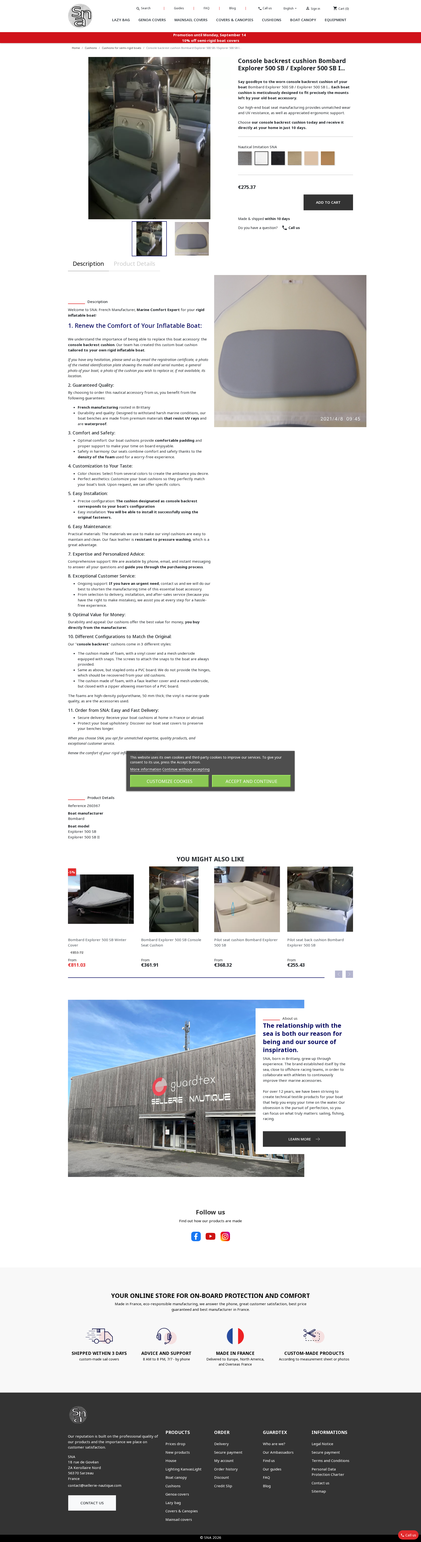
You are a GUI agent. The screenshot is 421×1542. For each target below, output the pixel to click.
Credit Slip (223, 1485)
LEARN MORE (300, 1139)
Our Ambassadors (278, 1452)
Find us (269, 1460)
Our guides (272, 1469)
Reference (77, 805)
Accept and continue (251, 781)
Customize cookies (169, 781)
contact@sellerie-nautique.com (94, 1485)
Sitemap (319, 1491)
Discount (221, 1477)
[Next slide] (349, 974)
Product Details (134, 263)
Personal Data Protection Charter (328, 1472)
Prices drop (175, 1443)
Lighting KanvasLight (183, 1469)
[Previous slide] (338, 974)
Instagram (225, 1236)
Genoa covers (177, 1494)
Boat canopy (176, 1477)
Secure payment (228, 1452)
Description (88, 263)
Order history (226, 1469)
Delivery (221, 1443)
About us (289, 1018)
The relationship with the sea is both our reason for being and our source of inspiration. (302, 1037)
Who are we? (274, 1443)
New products (177, 1452)
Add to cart (328, 202)
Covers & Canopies (181, 1510)
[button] (149, 238)
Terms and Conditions (330, 1460)
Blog (232, 8)
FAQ (207, 8)
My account (224, 1460)
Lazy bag (173, 1502)
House (170, 1460)
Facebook (196, 1236)
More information (145, 769)
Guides (179, 8)
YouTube (210, 1236)
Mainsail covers (178, 1519)
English (289, 8)
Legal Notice (322, 1443)
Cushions (173, 1485)
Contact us (92, 1502)
